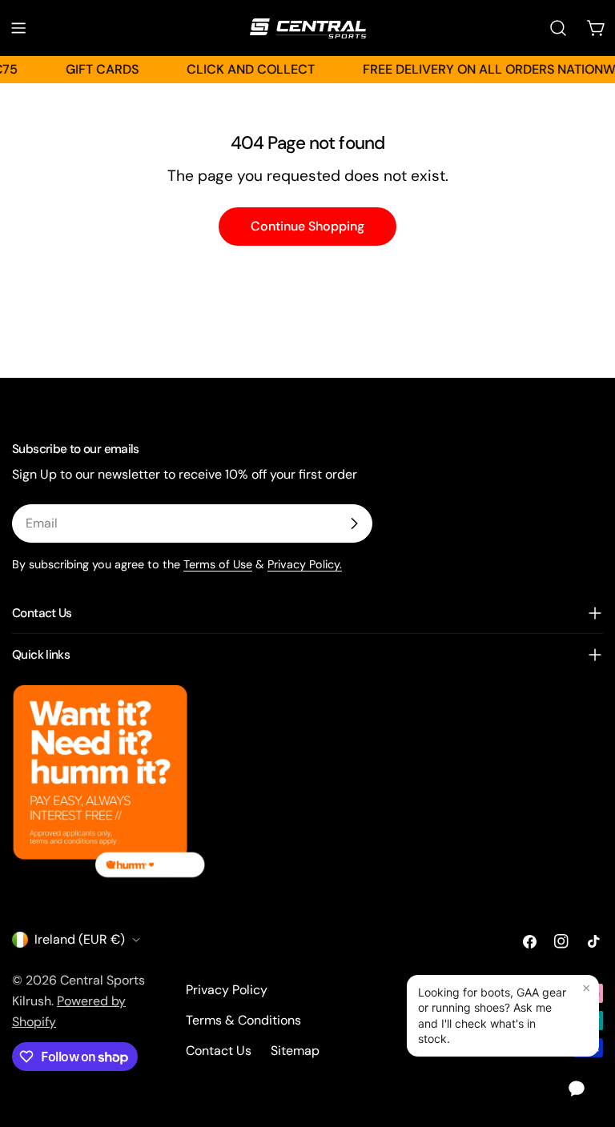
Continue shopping (307, 226)
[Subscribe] (354, 523)
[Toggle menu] (18, 28)
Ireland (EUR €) (79, 939)
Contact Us (218, 1050)
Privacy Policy (226, 989)
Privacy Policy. (304, 564)
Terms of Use (217, 564)
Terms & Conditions (243, 1020)
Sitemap (295, 1050)
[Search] (558, 28)
